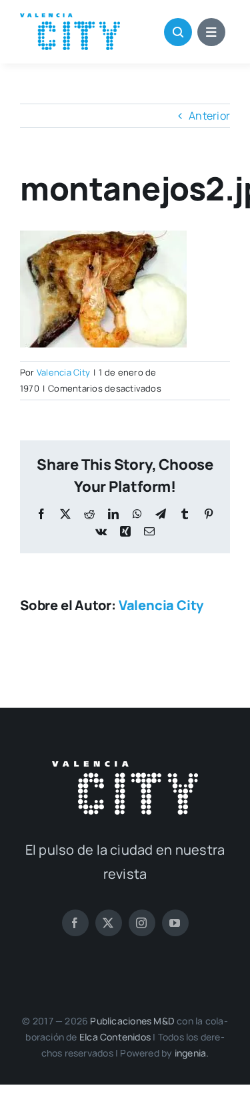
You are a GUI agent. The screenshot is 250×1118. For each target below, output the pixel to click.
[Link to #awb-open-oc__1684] (211, 32)
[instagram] (142, 923)
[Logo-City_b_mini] (125, 766)
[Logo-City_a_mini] (70, 18)
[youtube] (175, 923)
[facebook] (75, 923)
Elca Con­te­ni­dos (115, 1036)
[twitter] (108, 923)
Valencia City (63, 372)
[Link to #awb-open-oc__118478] (178, 32)
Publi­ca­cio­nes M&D (132, 1020)
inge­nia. (192, 1052)
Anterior (209, 115)
